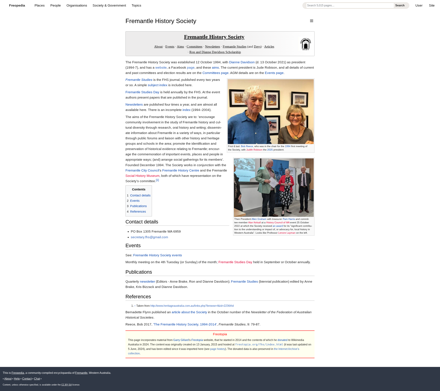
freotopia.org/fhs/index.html (259, 344)
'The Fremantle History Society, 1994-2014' (185, 324)
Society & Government (109, 5)
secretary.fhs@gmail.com (149, 237)
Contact (27, 378)
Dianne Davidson (242, 62)
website (161, 67)
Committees (194, 46)
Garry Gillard (181, 340)
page (191, 67)
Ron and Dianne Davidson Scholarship (215, 52)
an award (278, 225)
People (55, 5)
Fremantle (81, 372)
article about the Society (189, 312)
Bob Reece (247, 146)
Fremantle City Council (142, 170)
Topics (136, 5)
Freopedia (18, 372)
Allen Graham (258, 219)
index (187, 110)
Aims (180, 46)
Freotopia (197, 340)
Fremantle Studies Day (142, 92)
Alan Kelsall (254, 222)
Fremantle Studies (234, 46)
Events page (274, 73)
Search (400, 5)
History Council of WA (277, 222)
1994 (287, 146)
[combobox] (350, 5)
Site (432, 5)
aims (215, 67)
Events (169, 46)
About (158, 46)
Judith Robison (254, 149)
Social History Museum (142, 176)
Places (40, 5)
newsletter (147, 281)
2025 (270, 149)
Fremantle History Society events (157, 255)
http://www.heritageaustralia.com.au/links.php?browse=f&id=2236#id (192, 305)
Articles (269, 46)
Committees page (215, 73)
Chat (37, 378)
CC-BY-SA (66, 384)
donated (283, 340)
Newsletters (212, 46)
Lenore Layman (286, 232)
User (418, 5)
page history (217, 348)
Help (17, 378)
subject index (157, 85)
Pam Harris (289, 219)
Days (257, 46)
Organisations (77, 5)
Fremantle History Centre (180, 170)
